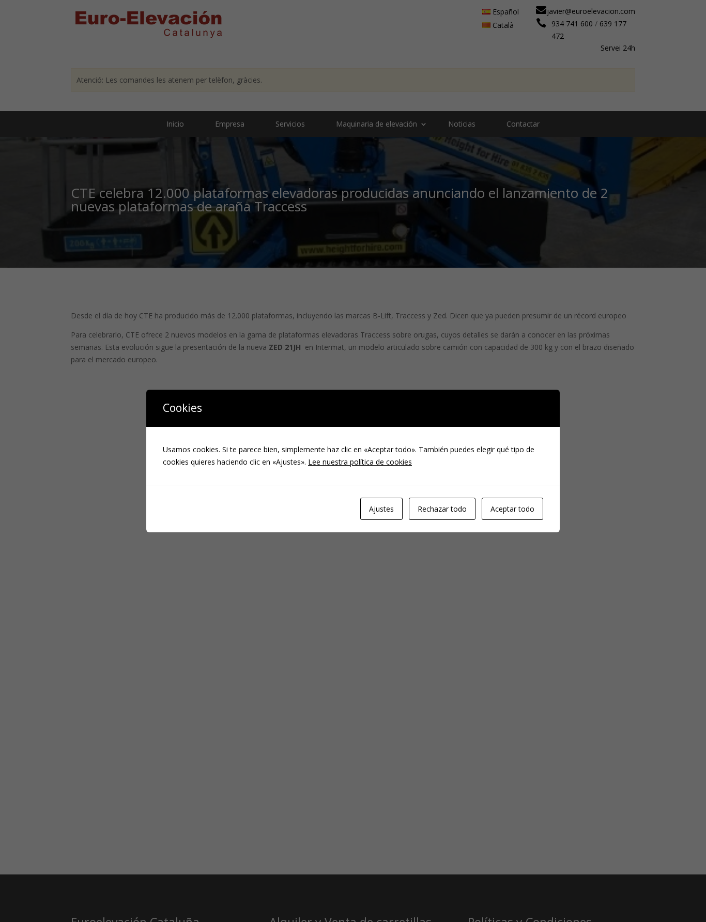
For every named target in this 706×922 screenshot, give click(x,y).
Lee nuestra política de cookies (360, 462)
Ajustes (381, 509)
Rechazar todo (442, 509)
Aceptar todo (512, 509)
